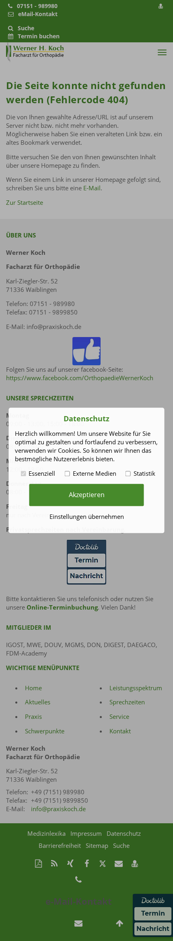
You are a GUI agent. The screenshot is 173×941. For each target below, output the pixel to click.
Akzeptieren (87, 494)
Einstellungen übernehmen (86, 517)
